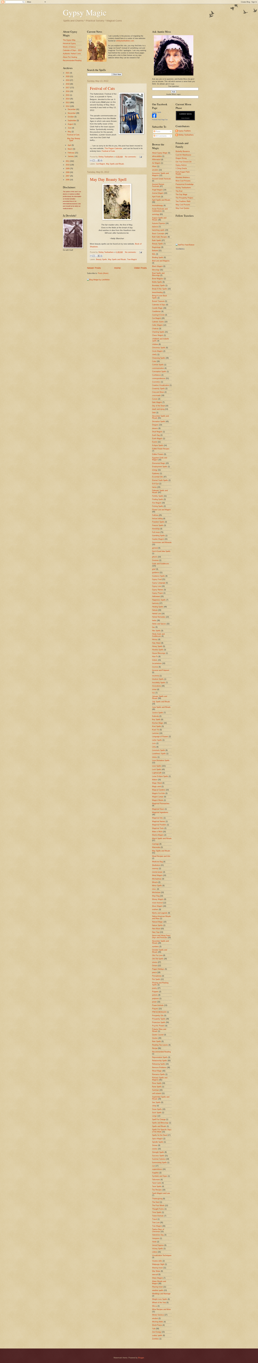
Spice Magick (157, 1139)
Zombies (155, 1339)
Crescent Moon (158, 392)
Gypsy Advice (181, 165)
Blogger (141, 1358)
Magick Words (157, 800)
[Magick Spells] (154, 117)
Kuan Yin (155, 730)
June (70, 128)
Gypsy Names (157, 590)
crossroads (156, 395)
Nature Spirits (157, 925)
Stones (155, 1145)
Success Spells (158, 1156)
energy (154, 470)
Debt (154, 413)
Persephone (156, 976)
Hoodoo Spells (157, 650)
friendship (156, 529)
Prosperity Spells (158, 1019)
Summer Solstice (159, 1159)
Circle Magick (157, 351)
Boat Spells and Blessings (158, 274)
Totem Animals (158, 1216)
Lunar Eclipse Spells (160, 776)
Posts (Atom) (103, 273)
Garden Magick (158, 539)
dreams (155, 428)
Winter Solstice (158, 1315)
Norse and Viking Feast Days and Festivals (161, 936)
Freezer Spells (157, 525)
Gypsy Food (157, 579)
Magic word (156, 786)
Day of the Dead (158, 406)
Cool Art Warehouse (183, 155)
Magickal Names (158, 821)
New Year (156, 932)
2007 (68, 176)
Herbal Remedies (158, 617)
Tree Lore (156, 1223)
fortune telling (157, 519)
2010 (68, 165)
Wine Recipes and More (161, 1309)
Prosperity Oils (158, 1015)
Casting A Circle (158, 315)
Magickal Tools (158, 828)
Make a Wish (157, 832)
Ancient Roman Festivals (158, 185)
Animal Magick (158, 193)
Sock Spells (157, 1113)
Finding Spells (157, 499)
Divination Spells (158, 421)
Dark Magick (157, 402)
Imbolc (154, 660)
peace (154, 972)
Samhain (155, 1090)
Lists (154, 743)
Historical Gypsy (69, 43)
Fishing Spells (157, 506)
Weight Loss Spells (159, 1299)
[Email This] (91, 160)
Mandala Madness (183, 177)
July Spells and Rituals (161, 702)
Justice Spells (157, 713)
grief (153, 569)
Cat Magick (100, 164)
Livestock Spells (158, 750)
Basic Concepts (158, 234)
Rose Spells (157, 1083)
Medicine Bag (157, 862)
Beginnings (156, 247)
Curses (155, 399)
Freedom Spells (158, 522)
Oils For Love (157, 955)
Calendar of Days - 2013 (72, 50)
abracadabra (157, 156)
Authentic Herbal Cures (72, 54)
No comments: (131, 157)
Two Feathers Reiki (183, 201)
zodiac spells (157, 1335)
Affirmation (156, 160)
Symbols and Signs (159, 1176)
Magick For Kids (158, 793)
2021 (68, 73)
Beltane (155, 251)
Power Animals (158, 1005)
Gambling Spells (158, 536)
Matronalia (156, 847)
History (155, 639)
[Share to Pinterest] (101, 160)
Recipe (154, 1048)
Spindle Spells (157, 1142)
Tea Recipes (157, 1190)
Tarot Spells (156, 1186)
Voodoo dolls (157, 1261)
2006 (68, 180)
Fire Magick (156, 503)
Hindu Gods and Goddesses (158, 635)
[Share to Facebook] (98, 160)
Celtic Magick (157, 325)
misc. (154, 889)
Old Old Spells (157, 959)
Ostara (154, 966)
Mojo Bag (156, 896)
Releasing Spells (158, 1064)
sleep (154, 1106)
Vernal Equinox (158, 1245)
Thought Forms (158, 1209)
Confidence (156, 375)
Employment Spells (159, 467)
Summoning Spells (159, 1162)
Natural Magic (157, 922)
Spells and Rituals (159, 1126)
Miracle (155, 882)
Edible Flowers (158, 454)
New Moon (156, 929)
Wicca (154, 1306)
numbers (155, 946)
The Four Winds (158, 1205)
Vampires (155, 1238)
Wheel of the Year (159, 1303)
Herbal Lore (156, 614)
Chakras (155, 329)
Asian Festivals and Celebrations (160, 210)
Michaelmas (157, 879)
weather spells (157, 1290)
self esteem (156, 1093)
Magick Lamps (158, 797)
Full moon (156, 532)
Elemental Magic (158, 463)
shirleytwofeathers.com (125, 41)
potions (155, 995)
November (72, 113)
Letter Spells (157, 740)
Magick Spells (156, 112)
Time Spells (156, 1212)
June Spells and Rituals (161, 707)
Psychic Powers (158, 1026)
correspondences (158, 378)
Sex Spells (156, 1102)
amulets (155, 170)
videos (154, 1252)
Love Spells (156, 766)
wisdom (155, 1318)
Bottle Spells (157, 282)
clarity (154, 354)
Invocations (156, 686)
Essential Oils (157, 477)
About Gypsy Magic (160, 153)
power (154, 1002)
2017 (68, 88)
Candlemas (156, 311)
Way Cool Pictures (183, 205)
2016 (68, 91)
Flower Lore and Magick (161, 510)
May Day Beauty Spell (108, 179)
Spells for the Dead (159, 1135)
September (72, 120)
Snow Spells (157, 1109)
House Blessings (158, 653)
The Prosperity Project (184, 198)
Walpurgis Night (158, 1264)
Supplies (155, 1173)
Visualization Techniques (161, 1255)
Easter (154, 442)
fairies (154, 487)
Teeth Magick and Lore (161, 1193)
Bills (153, 254)
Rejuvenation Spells (160, 1057)
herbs (154, 620)
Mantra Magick (158, 835)
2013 (68, 102)
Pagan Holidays (158, 969)
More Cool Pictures (183, 181)
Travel (154, 1219)
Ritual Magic (157, 1071)
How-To (155, 657)
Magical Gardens (158, 790)
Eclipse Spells (157, 445)
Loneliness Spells (159, 754)
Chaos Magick (157, 335)
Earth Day (156, 435)
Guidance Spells (158, 576)
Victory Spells (157, 1249)
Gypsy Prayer (157, 593)
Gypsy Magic (85, 12)
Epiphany (155, 473)
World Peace (157, 1325)
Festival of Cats (102, 88)
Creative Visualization (160, 385)
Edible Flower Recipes (160, 449)
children (155, 344)
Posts (157, 131)
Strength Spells (158, 1152)
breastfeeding (157, 292)
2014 (68, 99)
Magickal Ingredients (160, 812)
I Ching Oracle (181, 168)
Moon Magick (157, 906)
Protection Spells (158, 1022)
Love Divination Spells (160, 760)
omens (154, 962)
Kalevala (155, 716)
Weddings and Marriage (161, 1294)
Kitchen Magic (157, 723)
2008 (68, 172)
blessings (156, 270)
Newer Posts (94, 268)
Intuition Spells (158, 679)
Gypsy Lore (156, 586)
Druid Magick (157, 432)
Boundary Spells (158, 285)
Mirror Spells (157, 886)
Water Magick (157, 1278)
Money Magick (158, 899)
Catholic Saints (158, 322)
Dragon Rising (181, 158)
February (71, 153)
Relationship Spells (159, 1061)
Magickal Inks (157, 818)
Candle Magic (157, 308)
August (71, 124)
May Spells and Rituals (115, 164)
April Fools (156, 197)
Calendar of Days (159, 305)
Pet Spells (156, 979)
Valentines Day (158, 1235)
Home (117, 268)
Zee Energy (156, 1332)
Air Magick (156, 163)
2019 (68, 80)
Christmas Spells (158, 348)
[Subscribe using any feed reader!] (185, 245)
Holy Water (156, 643)
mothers (155, 909)
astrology (155, 214)
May (70, 132)
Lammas (155, 733)
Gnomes (155, 560)
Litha (154, 747)
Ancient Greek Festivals (161, 179)
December (72, 109)
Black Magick (157, 266)
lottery (154, 757)
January (71, 156)
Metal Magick (157, 875)
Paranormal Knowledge (185, 184)
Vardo (154, 1242)
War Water (156, 1271)
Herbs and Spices (159, 624)
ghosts (154, 557)
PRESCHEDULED (159, 1012)
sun (153, 1166)
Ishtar (154, 689)
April (70, 145)
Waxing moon (157, 1287)
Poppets (155, 992)
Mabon (154, 780)
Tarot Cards (156, 1183)
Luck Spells (156, 769)
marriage (155, 844)
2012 (68, 106)
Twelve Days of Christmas (158, 1230)
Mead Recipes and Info (161, 856)
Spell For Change (159, 1119)
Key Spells (156, 719)
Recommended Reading (72, 60)
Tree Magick (132, 259)
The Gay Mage (181, 194)
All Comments (161, 136)
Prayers (155, 1009)
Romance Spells (158, 1074)
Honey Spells (157, 646)
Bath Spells (156, 240)
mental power (157, 872)
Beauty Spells (101, 259)
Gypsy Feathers (184, 131)
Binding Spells (157, 257)
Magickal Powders (159, 825)
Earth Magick (157, 439)
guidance (155, 572)
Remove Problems (159, 1067)
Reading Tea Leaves (160, 1045)
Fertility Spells (157, 496)
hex (153, 627)
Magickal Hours (158, 809)
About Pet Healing (70, 57)
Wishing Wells (157, 1322)
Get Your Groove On (183, 162)
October (71, 117)
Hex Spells (156, 631)
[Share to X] (96, 160)
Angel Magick (157, 190)
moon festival (157, 903)
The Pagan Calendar (113, 148)
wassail (155, 1274)
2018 (68, 84)
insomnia (155, 676)
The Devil (156, 1202)
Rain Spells (156, 1041)
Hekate (155, 610)
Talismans (156, 1180)
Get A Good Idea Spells (161, 551)
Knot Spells (156, 726)
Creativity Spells (158, 389)
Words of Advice (69, 47)
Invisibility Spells (158, 683)
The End (179, 191)
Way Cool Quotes (182, 208)
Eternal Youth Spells (160, 480)
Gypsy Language (158, 583)
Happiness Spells (159, 600)
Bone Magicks (157, 279)
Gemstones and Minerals (162, 542)
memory (155, 868)
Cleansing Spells (158, 358)
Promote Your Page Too (160, 119)
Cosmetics (156, 382)
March (70, 149)
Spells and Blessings (160, 1123)
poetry (154, 988)
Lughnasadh (157, 773)
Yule (153, 1329)
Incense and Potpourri (160, 670)
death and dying (158, 409)
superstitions (157, 1169)
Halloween (156, 596)
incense (155, 667)
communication (158, 368)
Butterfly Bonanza (183, 151)
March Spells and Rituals (162, 838)
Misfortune (156, 892)
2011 (68, 161)
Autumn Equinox (158, 223)
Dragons (155, 425)
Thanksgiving (157, 1199)
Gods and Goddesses (160, 564)
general (155, 548)
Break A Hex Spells (159, 289)
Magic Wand (157, 783)
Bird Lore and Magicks (161, 261)
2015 (68, 95)
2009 (68, 169)
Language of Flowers (160, 737)
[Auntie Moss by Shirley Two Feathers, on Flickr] (173, 75)
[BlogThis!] (93, 160)
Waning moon (157, 1268)
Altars (154, 166)
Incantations (157, 663)
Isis (153, 693)
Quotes (155, 1038)
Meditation (156, 865)
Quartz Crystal (157, 1035)
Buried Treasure (158, 301)
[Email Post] (140, 157)
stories (154, 1149)
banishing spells (158, 230)
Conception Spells (159, 372)
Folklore (155, 515)
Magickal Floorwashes (160, 804)
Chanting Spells (158, 332)
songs (154, 1116)
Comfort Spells (158, 365)
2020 (68, 76)
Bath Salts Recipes (159, 237)
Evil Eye (155, 484)
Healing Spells (157, 607)
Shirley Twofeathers (186, 135)
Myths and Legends (159, 913)
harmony (155, 603)
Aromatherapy (157, 205)
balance (155, 227)
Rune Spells (157, 1087)
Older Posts (140, 268)
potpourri (155, 998)
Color (154, 361)
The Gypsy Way (69, 40)
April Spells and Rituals (161, 200)
